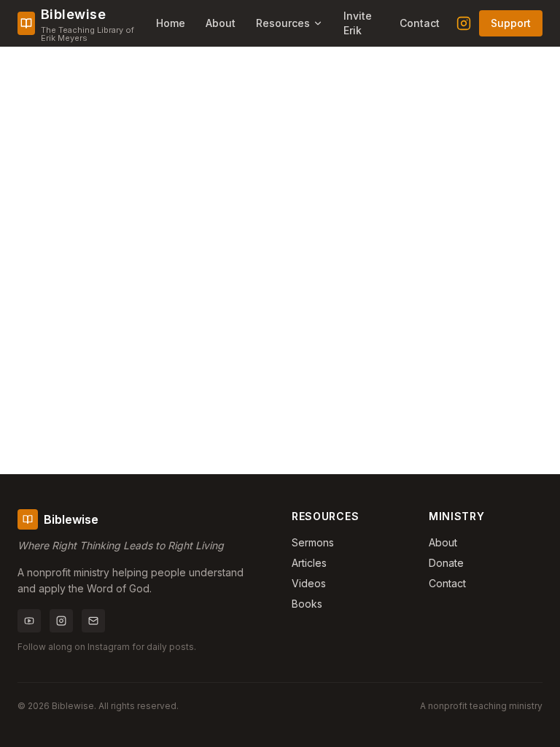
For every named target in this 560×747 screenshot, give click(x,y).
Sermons (313, 542)
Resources (283, 23)
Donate (446, 563)
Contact (420, 23)
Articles (309, 563)
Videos (309, 583)
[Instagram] (463, 23)
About (221, 23)
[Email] (93, 620)
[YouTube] (29, 620)
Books (307, 603)
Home (170, 23)
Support (511, 23)
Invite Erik (357, 22)
